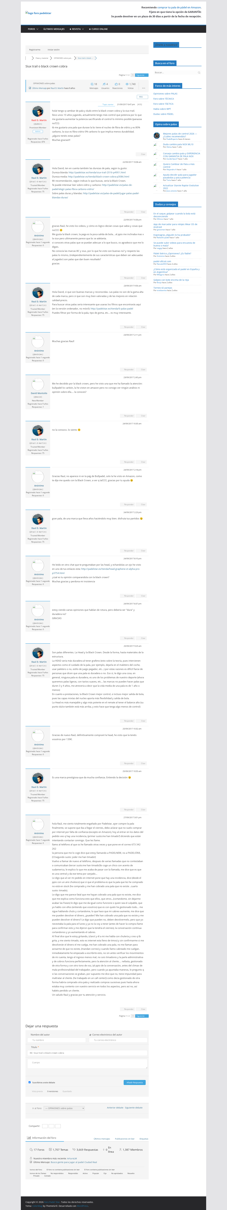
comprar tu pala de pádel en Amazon (179, 7)
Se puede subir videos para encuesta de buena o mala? (174, 244)
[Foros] (28, 58)
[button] (36, 29)
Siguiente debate (134, 1107)
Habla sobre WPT (162, 108)
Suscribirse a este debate (43, 1082)
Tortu (168, 180)
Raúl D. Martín (39, 120)
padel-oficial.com (162, 261)
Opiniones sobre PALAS (165, 93)
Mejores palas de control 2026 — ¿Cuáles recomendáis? (180, 135)
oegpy (159, 248)
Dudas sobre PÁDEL (163, 114)
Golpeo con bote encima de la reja (171, 279)
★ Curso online (98, 29)
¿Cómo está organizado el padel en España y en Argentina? (176, 270)
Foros (31, 29)
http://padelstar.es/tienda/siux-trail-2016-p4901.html (97, 172)
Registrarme (34, 49)
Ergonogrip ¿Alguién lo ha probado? (171, 234)
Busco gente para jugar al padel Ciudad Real (74, 1162)
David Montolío (39, 393)
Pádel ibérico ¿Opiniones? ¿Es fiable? (172, 253)
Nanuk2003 (162, 264)
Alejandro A (171, 169)
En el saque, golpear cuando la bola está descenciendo (174, 215)
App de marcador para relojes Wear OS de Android (175, 225)
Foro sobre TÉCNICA (163, 98)
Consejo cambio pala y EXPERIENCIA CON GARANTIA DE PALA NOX (181, 155)
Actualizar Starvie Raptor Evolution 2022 (181, 187)
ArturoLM (72, 1158)
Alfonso (160, 219)
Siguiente (140, 75)
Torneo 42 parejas (162, 287)
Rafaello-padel (163, 237)
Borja (159, 282)
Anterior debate (114, 1107)
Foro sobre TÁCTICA (163, 103)
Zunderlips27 (172, 159)
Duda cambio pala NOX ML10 (178, 144)
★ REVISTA (75, 29)
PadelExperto (172, 139)
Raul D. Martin (57, 88)
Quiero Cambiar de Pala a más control (179, 165)
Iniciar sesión (54, 49)
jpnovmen (161, 229)
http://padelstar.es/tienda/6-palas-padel (112, 308)
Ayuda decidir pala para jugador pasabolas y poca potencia (180, 176)
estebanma (162, 290)
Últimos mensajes (54, 29)
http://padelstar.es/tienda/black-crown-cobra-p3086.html (98, 176)
